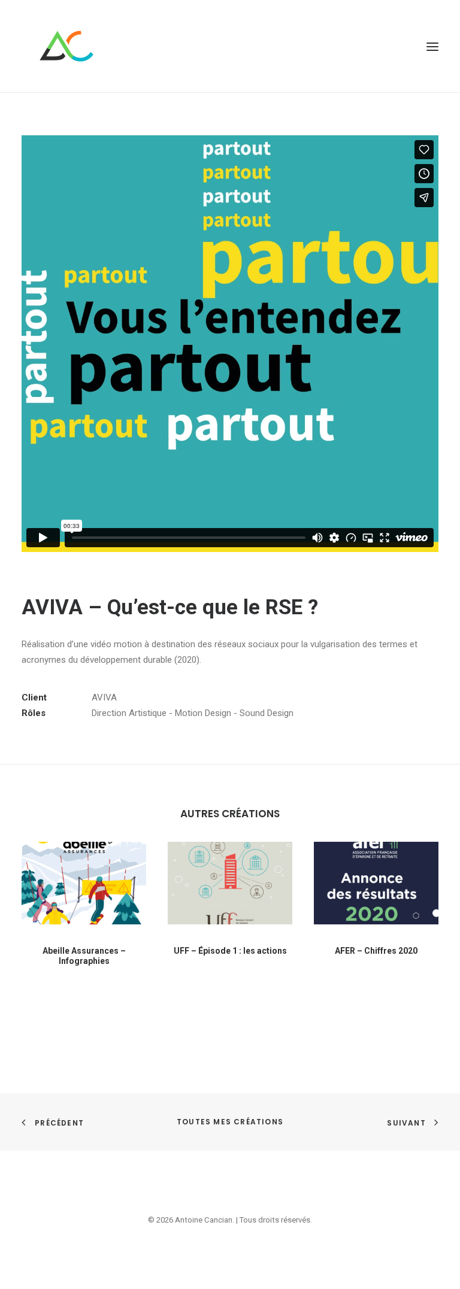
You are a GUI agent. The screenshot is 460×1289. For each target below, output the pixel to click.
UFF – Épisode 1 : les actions (230, 951)
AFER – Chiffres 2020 (376, 951)
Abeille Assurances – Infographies (84, 956)
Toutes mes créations (230, 1122)
